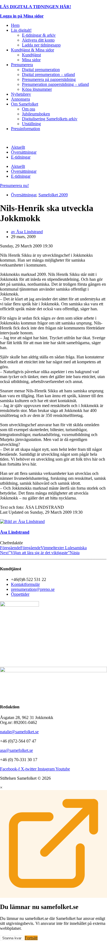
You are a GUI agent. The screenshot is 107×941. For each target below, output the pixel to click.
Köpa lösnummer (37, 89)
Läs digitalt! (21, 30)
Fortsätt (31, 938)
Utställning (31, 123)
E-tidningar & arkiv (39, 35)
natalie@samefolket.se (19, 731)
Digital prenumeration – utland (48, 74)
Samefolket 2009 (53, 194)
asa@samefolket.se (16, 750)
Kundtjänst (31, 54)
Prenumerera (22, 64)
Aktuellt (18, 147)
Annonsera (20, 99)
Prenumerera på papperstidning (49, 79)
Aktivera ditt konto (38, 40)
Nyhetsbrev (21, 94)
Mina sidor (31, 59)
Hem (15, 25)
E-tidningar (20, 157)
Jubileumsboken (36, 114)
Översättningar (23, 152)
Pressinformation (25, 128)
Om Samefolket (24, 104)
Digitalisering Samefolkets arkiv (49, 118)
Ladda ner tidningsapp (41, 45)
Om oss (28, 109)
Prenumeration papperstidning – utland (55, 84)
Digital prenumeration (41, 69)
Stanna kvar (11, 938)
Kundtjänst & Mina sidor (32, 50)
